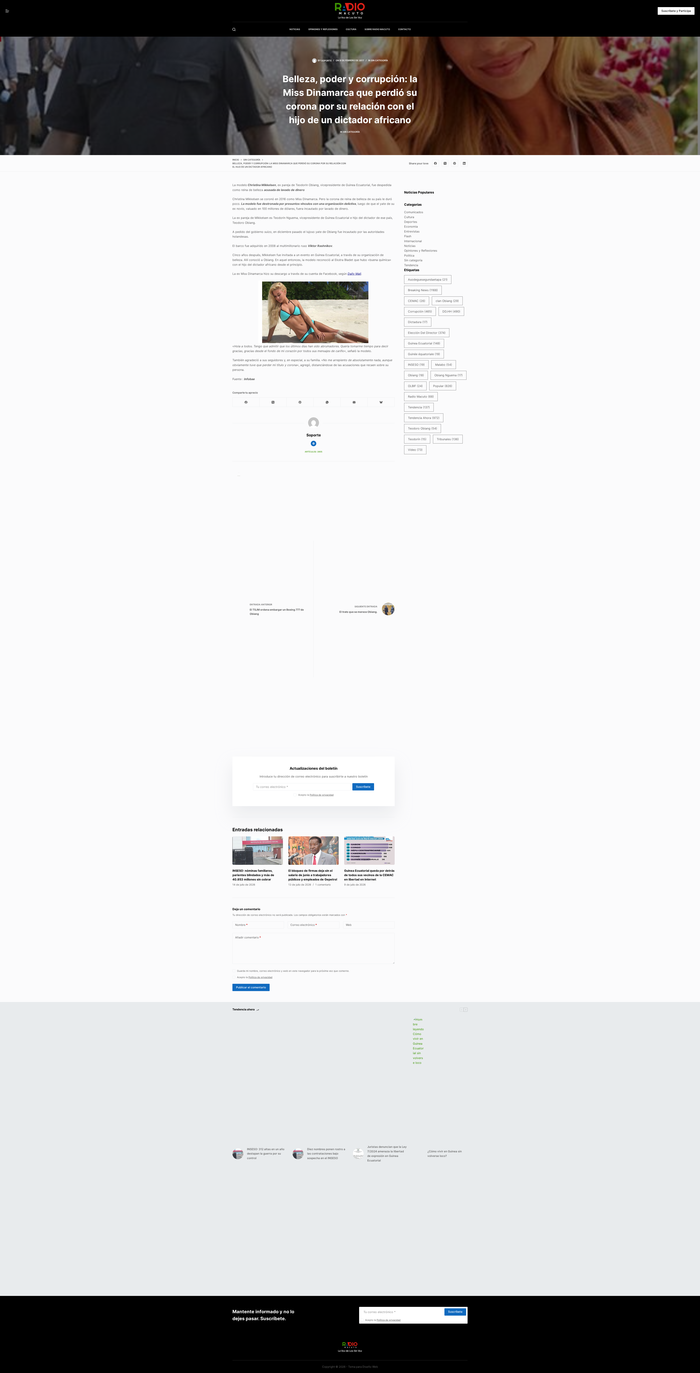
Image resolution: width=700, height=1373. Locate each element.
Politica (409, 255)
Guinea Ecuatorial (424, 343)
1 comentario (323, 884)
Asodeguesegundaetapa (428, 279)
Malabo (443, 364)
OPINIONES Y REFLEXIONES (323, 29)
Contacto (404, 29)
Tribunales (448, 439)
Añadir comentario (248, 937)
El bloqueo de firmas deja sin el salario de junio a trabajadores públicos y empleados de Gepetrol (312, 875)
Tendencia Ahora (424, 418)
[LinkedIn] (464, 163)
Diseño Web (370, 1366)
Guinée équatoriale (424, 354)
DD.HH (451, 311)
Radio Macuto (421, 396)
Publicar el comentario (251, 987)
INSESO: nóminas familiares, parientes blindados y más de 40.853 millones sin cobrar (253, 875)
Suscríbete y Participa (676, 11)
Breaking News (423, 290)
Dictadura (417, 322)
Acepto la (316, 794)
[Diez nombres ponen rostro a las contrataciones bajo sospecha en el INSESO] (298, 1153)
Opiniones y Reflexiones (420, 250)
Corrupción (420, 311)
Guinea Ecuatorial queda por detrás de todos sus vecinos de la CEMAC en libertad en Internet (369, 875)
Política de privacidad (322, 794)
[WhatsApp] (327, 402)
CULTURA (351, 29)
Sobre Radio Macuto (377, 29)
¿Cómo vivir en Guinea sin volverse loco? (444, 1154)
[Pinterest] (454, 163)
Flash (407, 236)
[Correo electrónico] (354, 402)
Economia (411, 226)
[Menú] (7, 11)
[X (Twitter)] (445, 163)
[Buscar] (234, 29)
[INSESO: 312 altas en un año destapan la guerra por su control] (237, 1153)
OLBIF (415, 386)
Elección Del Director (427, 333)
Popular (442, 386)
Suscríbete (363, 786)
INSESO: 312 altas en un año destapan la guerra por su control (265, 1153)
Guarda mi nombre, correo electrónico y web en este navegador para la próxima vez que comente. (293, 970)
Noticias (409, 246)
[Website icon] (313, 443)
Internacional (413, 241)
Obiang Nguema (448, 375)
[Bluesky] (381, 402)
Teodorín (417, 439)
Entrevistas (411, 231)
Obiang (416, 375)
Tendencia (411, 265)
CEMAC (416, 301)
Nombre (241, 925)
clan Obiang (447, 301)
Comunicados (413, 212)
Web (348, 925)
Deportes (410, 222)
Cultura (409, 217)
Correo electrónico (303, 925)
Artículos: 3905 (313, 451)
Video (415, 450)
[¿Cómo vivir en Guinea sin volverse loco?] (418, 1153)
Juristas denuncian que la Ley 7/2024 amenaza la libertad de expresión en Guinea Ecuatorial (387, 1153)
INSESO (416, 364)
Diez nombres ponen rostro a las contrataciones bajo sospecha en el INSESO (326, 1153)
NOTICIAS (294, 29)
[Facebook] (435, 163)
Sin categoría (379, 60)
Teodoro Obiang (422, 428)
